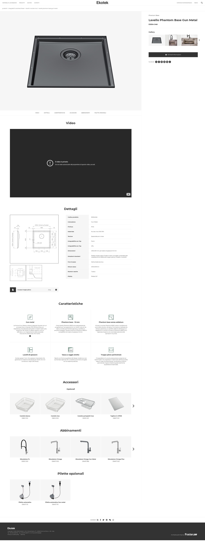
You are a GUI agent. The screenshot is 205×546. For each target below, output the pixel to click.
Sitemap (22, 534)
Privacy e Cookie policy (13, 534)
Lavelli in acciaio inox (31, 8)
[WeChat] (110, 520)
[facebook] (100, 520)
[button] (133, 406)
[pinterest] (106, 520)
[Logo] (102, 2)
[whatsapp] (113, 520)
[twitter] (103, 520)
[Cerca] (202, 3)
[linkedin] (97, 520)
